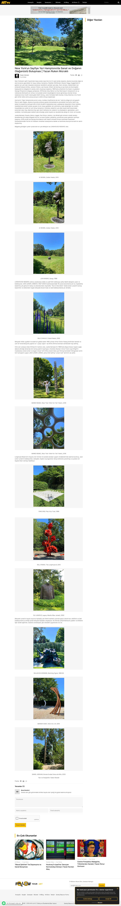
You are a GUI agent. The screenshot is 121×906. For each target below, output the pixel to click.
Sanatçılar (30, 894)
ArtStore (75, 2)
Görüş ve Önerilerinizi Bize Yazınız (46, 903)
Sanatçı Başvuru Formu (62, 894)
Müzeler (58, 2)
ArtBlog (66, 2)
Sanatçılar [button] (48, 2)
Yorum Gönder (20, 825)
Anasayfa (30, 2)
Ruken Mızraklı (24, 75)
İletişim (85, 2)
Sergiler (39, 2)
